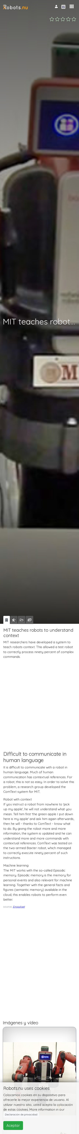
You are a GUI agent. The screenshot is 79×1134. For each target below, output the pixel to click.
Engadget (19, 906)
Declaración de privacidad (21, 1114)
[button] (71, 6)
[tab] (6, 620)
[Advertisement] (39, 701)
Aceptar (13, 1125)
